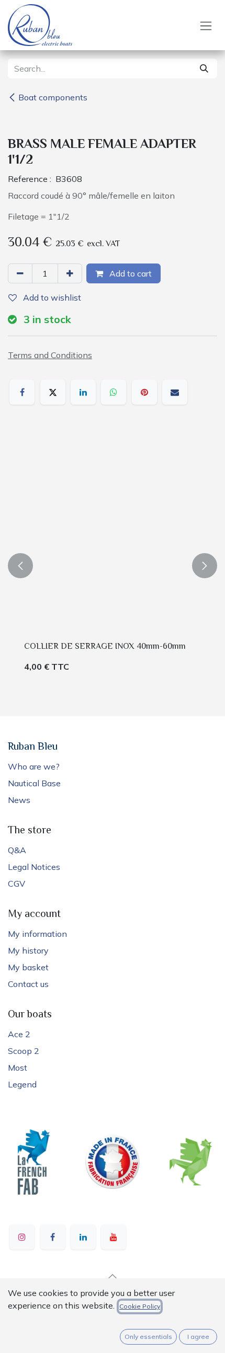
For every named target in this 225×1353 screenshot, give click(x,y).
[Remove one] (20, 273)
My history (28, 950)
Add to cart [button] (129, 273)
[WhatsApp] (113, 392)
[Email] (174, 392)
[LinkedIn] (83, 392)
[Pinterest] (144, 392)
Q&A (17, 850)
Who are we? (34, 766)
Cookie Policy (139, 1306)
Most (17, 1067)
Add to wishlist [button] (51, 297)
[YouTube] (113, 1236)
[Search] (204, 68)
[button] (20, 565)
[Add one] (70, 273)
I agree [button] (198, 1336)
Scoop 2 (23, 1051)
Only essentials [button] (148, 1336)
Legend (22, 1084)
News (19, 800)
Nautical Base (34, 783)
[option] (112, 565)
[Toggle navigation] (206, 25)
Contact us (28, 984)
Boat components (52, 97)
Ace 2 (19, 1034)
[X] (52, 392)
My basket (28, 967)
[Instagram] (22, 1236)
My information (37, 933)
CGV (16, 883)
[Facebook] (22, 392)
